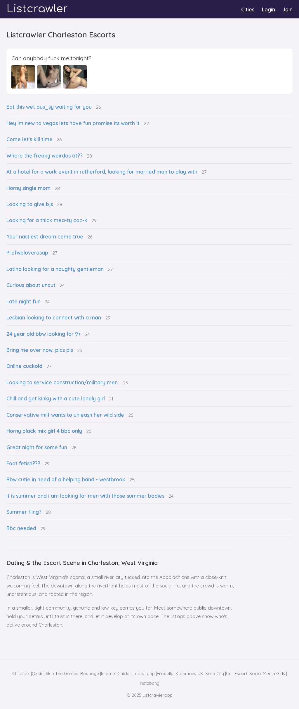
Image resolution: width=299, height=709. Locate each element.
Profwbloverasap (27, 252)
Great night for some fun (36, 447)
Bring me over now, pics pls (39, 350)
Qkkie (38, 673)
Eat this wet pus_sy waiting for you (49, 106)
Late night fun (23, 301)
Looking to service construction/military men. (62, 382)
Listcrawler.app (157, 695)
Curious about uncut (30, 285)
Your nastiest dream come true (44, 236)
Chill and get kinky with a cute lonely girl (55, 398)
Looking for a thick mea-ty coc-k (46, 220)
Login (268, 9)
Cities (247, 9)
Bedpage (89, 673)
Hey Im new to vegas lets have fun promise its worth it (73, 123)
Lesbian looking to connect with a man (53, 317)
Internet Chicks (116, 673)
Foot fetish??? (23, 463)
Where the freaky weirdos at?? (44, 155)
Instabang (149, 683)
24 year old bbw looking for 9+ (43, 334)
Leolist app (144, 673)
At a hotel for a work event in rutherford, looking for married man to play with (101, 171)
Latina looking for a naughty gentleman (55, 269)
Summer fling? (23, 512)
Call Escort (236, 673)
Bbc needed (21, 528)
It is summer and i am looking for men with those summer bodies (85, 495)
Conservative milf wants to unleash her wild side (65, 414)
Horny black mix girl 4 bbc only (44, 431)
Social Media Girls (267, 673)
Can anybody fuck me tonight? (51, 58)
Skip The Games (62, 673)
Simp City (214, 673)
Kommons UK (189, 673)
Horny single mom (28, 188)
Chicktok (21, 673)
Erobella (165, 673)
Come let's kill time (29, 139)
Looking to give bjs (29, 204)
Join (288, 9)
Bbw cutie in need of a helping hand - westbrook (65, 479)
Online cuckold (24, 366)
